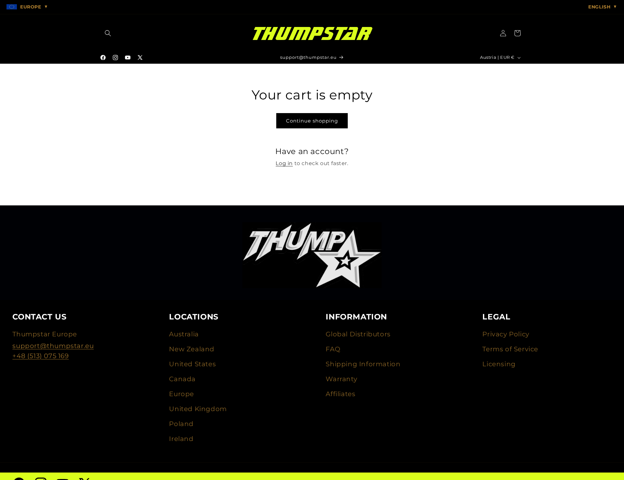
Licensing (498, 364)
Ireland (181, 439)
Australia (184, 334)
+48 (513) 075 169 (40, 356)
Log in (284, 163)
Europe (181, 394)
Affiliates (340, 394)
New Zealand (191, 349)
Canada (182, 379)
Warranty (341, 379)
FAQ (333, 349)
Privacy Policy (505, 334)
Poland (181, 424)
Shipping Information (363, 364)
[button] (108, 33)
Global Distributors (358, 334)
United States (192, 364)
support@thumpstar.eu (53, 346)
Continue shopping (312, 121)
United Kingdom (198, 409)
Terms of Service (510, 349)
